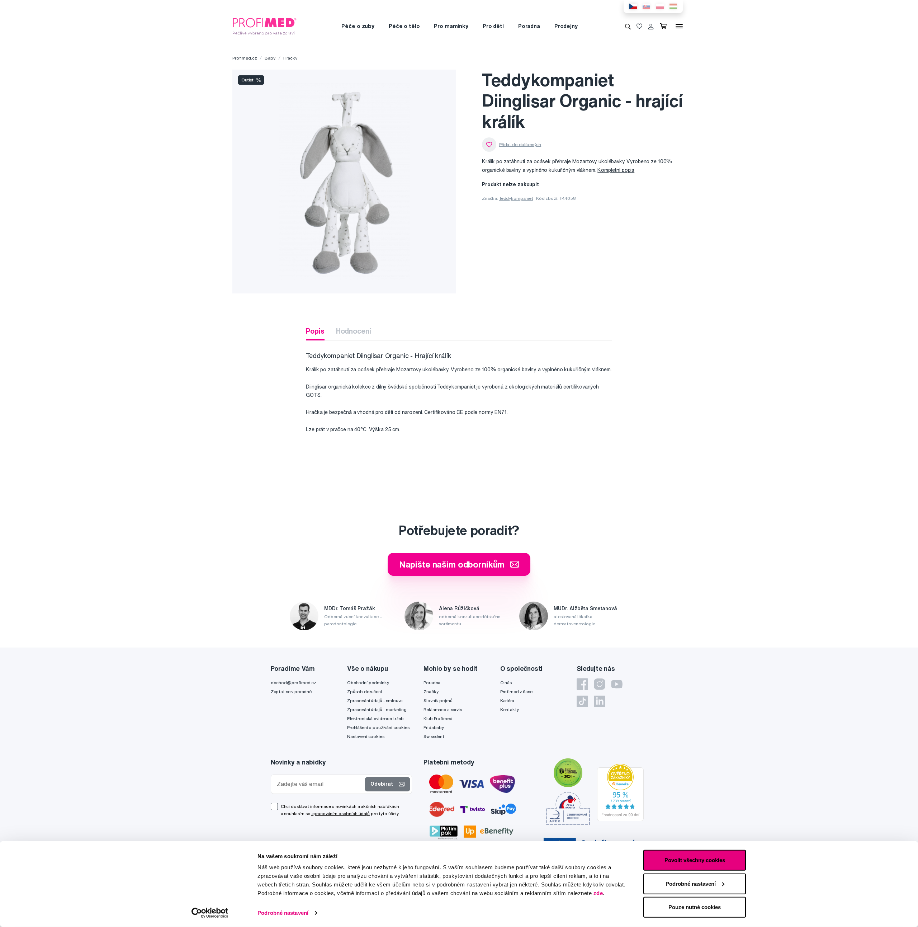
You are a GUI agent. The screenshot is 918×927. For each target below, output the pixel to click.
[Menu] (679, 26)
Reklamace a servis (442, 709)
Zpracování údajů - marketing (377, 709)
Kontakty (509, 709)
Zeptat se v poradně (291, 691)
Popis (315, 331)
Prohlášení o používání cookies (378, 727)
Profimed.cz (244, 58)
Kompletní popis (615, 170)
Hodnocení (353, 331)
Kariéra (507, 700)
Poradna (529, 26)
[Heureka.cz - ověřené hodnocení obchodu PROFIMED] (620, 792)
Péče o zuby (357, 26)
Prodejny (566, 26)
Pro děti (493, 26)
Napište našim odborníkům (452, 564)
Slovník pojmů (437, 700)
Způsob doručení (364, 691)
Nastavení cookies (365, 736)
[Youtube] (617, 684)
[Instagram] (599, 684)
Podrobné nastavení (282, 913)
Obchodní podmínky (368, 682)
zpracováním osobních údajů (340, 813)
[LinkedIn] (599, 701)
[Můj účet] (651, 26)
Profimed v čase (516, 691)
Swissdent (433, 736)
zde (598, 893)
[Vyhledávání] (628, 26)
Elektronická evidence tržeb (375, 718)
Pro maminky (451, 26)
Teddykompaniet (516, 198)
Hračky (290, 58)
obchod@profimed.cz (293, 682)
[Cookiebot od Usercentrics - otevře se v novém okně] (210, 913)
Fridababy (433, 727)
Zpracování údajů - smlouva (375, 700)
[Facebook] (582, 684)
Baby (270, 58)
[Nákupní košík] (664, 26)
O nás (506, 682)
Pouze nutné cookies (694, 907)
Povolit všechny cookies (694, 860)
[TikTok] (582, 701)
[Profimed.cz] (264, 25)
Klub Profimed (437, 718)
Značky (430, 691)
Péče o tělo (404, 26)
